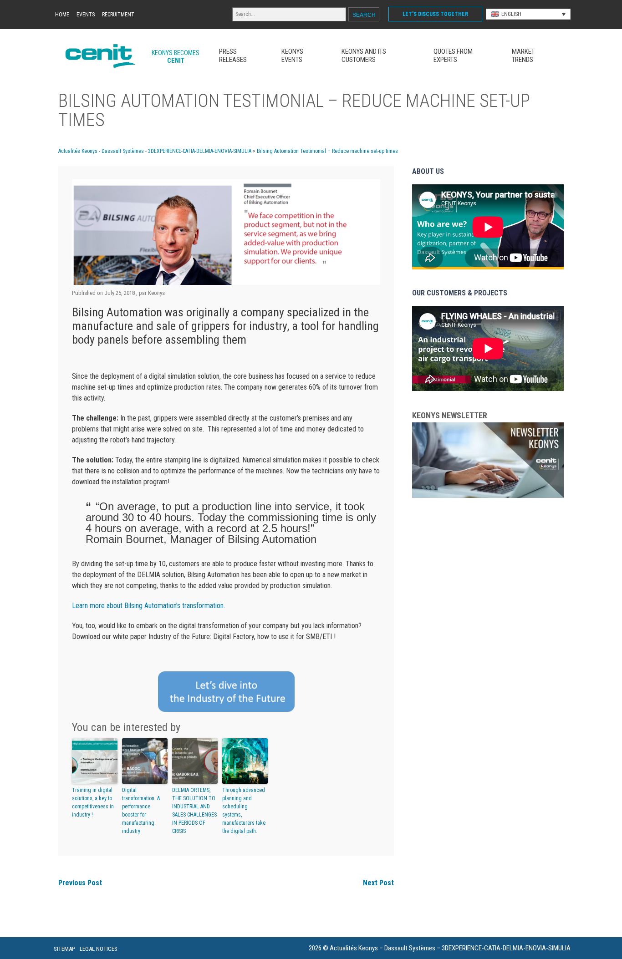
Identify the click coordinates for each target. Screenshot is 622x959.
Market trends (523, 55)
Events (85, 14)
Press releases (233, 55)
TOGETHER (435, 14)
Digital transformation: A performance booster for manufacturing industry (141, 810)
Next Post (378, 882)
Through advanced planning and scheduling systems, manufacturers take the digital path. (243, 810)
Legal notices (98, 948)
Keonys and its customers (364, 55)
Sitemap (64, 948)
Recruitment (118, 14)
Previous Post (80, 882)
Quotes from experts (453, 55)
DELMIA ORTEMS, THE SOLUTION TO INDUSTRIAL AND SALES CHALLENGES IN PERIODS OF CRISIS (194, 810)
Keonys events (292, 55)
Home (62, 14)
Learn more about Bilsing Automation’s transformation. (148, 605)
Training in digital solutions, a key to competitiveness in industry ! (93, 802)
